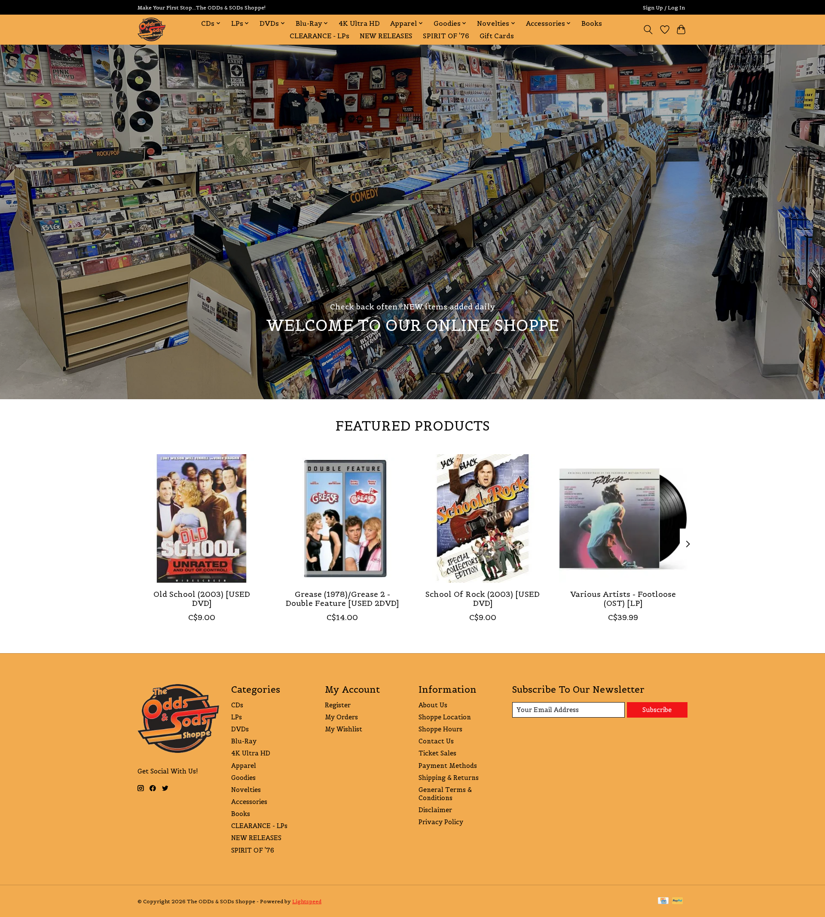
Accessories (249, 802)
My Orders (341, 717)
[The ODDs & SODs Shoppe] (151, 29)
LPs (236, 717)
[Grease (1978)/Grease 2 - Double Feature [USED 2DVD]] (342, 518)
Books (591, 23)
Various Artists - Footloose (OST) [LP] (623, 599)
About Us (433, 705)
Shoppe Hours (440, 729)
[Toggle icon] (648, 29)
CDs (237, 705)
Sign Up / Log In (664, 7)
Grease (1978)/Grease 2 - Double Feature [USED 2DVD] (342, 599)
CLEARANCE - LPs (319, 36)
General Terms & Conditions (445, 794)
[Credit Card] (663, 901)
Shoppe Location (445, 717)
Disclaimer (435, 810)
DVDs (240, 729)
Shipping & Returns (449, 777)
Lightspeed (306, 901)
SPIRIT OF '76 (446, 36)
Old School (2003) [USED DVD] (201, 599)
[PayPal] (677, 901)
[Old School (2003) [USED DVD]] (202, 518)
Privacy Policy (441, 822)
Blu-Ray (244, 741)
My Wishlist (343, 729)
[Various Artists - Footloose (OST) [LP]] (623, 518)
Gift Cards (497, 36)
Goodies (243, 777)
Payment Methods (448, 765)
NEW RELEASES (386, 36)
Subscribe (657, 710)
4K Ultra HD (359, 23)
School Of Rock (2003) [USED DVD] (482, 599)
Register (338, 705)
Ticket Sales (437, 753)
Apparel (243, 765)
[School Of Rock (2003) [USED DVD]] (483, 518)
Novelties (246, 790)
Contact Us (436, 741)
